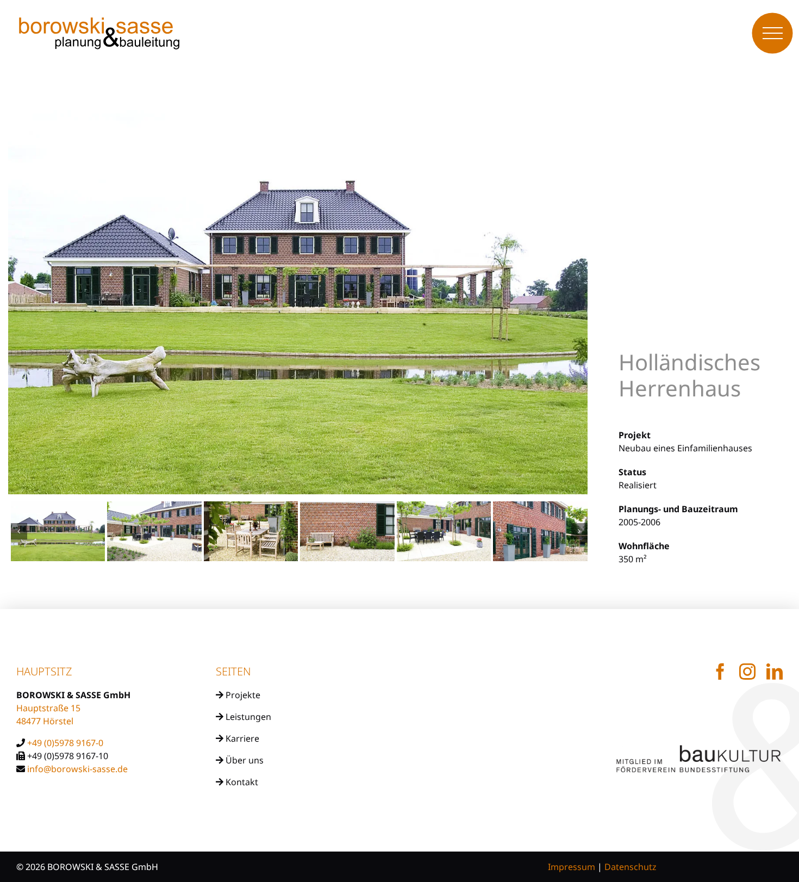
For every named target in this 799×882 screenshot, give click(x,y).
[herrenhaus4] (444, 531)
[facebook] (720, 671)
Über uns (243, 760)
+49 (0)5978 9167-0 (65, 743)
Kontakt (240, 782)
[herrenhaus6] (251, 531)
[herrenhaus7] (154, 531)
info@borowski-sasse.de (77, 769)
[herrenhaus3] (540, 531)
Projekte (241, 695)
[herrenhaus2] (58, 531)
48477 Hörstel (44, 721)
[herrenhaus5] (347, 531)
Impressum (571, 867)
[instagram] (747, 671)
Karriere (241, 738)
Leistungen (247, 717)
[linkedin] (774, 671)
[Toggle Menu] (772, 33)
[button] (19, 531)
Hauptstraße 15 (48, 708)
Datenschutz (630, 867)
